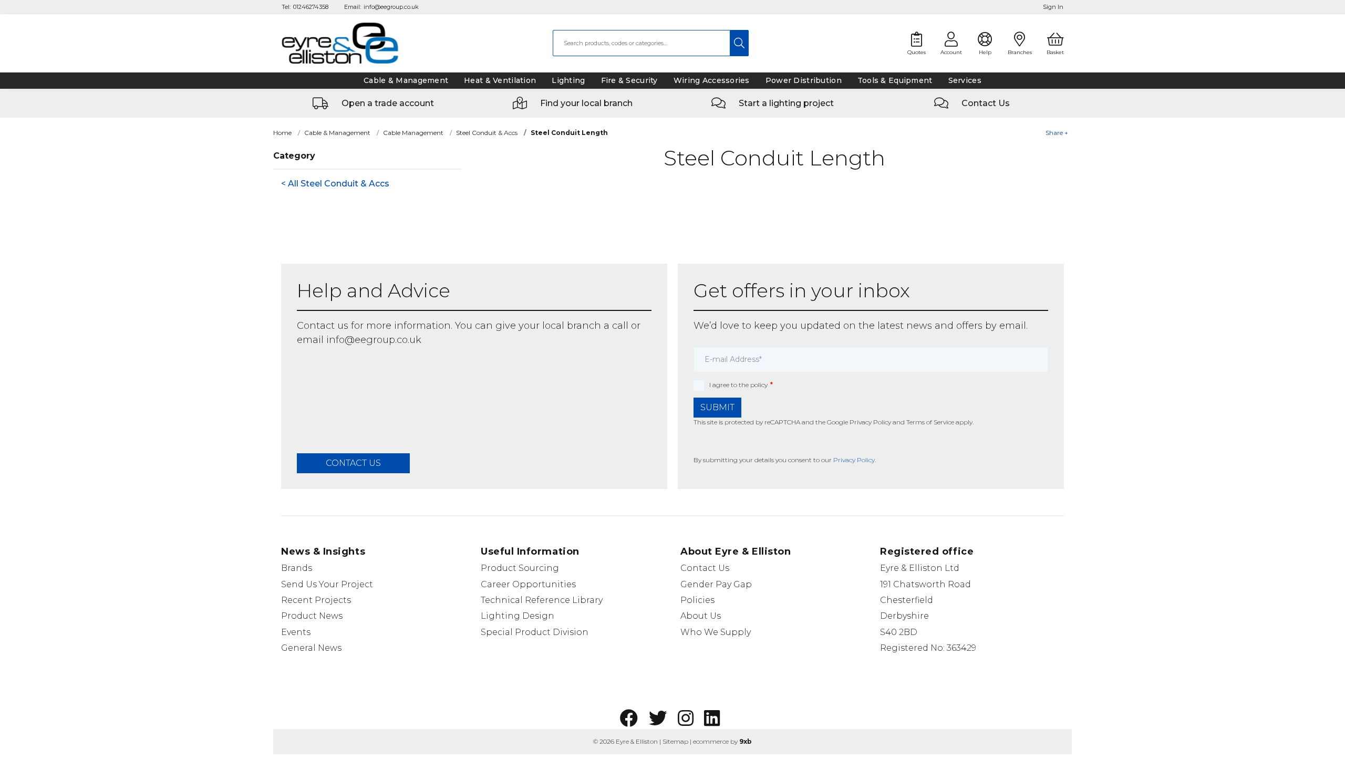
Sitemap (675, 741)
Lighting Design (517, 616)
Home (282, 133)
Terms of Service (930, 422)
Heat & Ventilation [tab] (500, 80)
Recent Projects (316, 600)
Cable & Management (337, 133)
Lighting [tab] (568, 80)
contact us (353, 463)
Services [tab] (964, 80)
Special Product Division (534, 632)
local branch (571, 325)
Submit (717, 407)
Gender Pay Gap (716, 584)
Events (296, 632)
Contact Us (704, 568)
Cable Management (413, 133)
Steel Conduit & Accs (487, 133)
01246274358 (310, 7)
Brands (296, 568)
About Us (700, 616)
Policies (697, 600)
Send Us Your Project (327, 584)
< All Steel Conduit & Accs (335, 184)
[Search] (739, 43)
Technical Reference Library (542, 600)
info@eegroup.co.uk (391, 7)
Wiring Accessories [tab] (712, 80)
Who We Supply (715, 632)
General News (311, 648)
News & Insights (323, 551)
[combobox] (641, 43)
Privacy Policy (870, 422)
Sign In (1053, 7)
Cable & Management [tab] (406, 80)
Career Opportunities (528, 584)
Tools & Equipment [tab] (895, 80)
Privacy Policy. (854, 460)
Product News (312, 616)
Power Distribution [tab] (803, 80)
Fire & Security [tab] (629, 80)
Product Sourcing (520, 568)
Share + (1057, 133)
